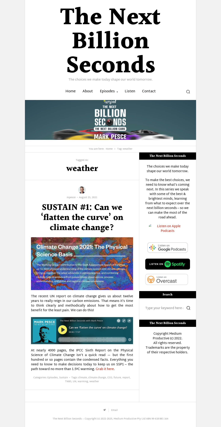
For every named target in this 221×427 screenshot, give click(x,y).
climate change (97, 378)
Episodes (107, 91)
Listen (130, 91)
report (126, 378)
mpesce (71, 197)
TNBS (68, 381)
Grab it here (105, 369)
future (117, 378)
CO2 (109, 378)
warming (83, 381)
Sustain (63, 378)
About (88, 91)
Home (70, 91)
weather (94, 381)
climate (82, 378)
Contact (149, 91)
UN (74, 381)
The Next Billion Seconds (67, 419)
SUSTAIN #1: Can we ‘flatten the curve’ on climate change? (82, 218)
